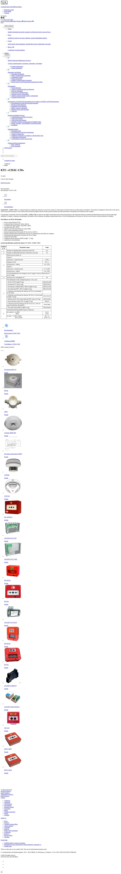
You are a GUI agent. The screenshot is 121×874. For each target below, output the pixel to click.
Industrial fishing (9, 807)
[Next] (3, 350)
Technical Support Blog (11, 824)
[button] (60, 798)
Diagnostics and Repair (14, 72)
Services (7, 55)
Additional (7, 800)
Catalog (6, 53)
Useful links (4, 840)
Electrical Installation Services (16, 115)
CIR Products (8, 148)
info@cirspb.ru (28, 21)
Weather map (8, 846)
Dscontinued (7, 805)
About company (9, 26)
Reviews (6, 834)
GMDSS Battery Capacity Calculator (14, 843)
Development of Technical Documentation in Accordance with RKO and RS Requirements (33, 101)
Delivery (6, 829)
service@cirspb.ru (6, 21)
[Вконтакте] (5, 861)
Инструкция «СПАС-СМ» (12, 333)
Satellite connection (9, 812)
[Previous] (1, 350)
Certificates (7, 832)
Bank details (7, 11)
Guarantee (7, 827)
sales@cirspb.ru (17, 21)
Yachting (6, 815)
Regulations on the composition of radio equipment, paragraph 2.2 (22, 844)
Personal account (9, 10)
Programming (11, 86)
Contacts (6, 13)
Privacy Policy (8, 835)
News (6, 821)
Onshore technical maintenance (16, 143)
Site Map (6, 837)
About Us (3, 818)
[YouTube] (5, 864)
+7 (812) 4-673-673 (7, 19)
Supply (6, 813)
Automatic (7, 802)
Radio (6, 810)
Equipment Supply (13, 129)
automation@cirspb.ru (7, 794)
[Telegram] (5, 867)
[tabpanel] (60, 265)
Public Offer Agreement (11, 830)
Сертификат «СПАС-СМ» (12, 342)
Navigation (7, 808)
